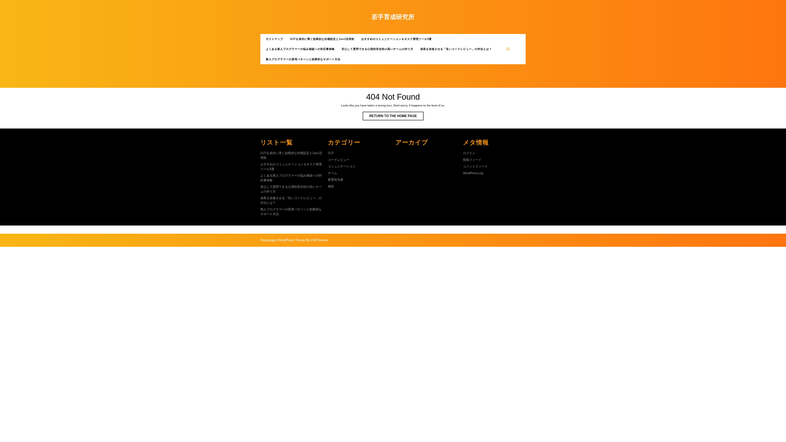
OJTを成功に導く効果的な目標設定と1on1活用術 (322, 39)
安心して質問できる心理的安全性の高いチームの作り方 (377, 49)
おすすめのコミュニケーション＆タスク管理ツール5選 (396, 39)
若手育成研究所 (393, 17)
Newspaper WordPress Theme (282, 240)
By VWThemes (317, 240)
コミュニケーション (342, 166)
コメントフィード (475, 166)
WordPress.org (473, 173)
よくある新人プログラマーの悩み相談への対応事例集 (300, 49)
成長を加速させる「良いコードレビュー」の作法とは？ (456, 49)
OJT (331, 153)
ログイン (469, 153)
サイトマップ (274, 39)
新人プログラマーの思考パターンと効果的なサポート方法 (303, 59)
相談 (331, 186)
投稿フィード (472, 159)
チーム (332, 173)
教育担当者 (335, 179)
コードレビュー (338, 159)
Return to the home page (396, 117)
